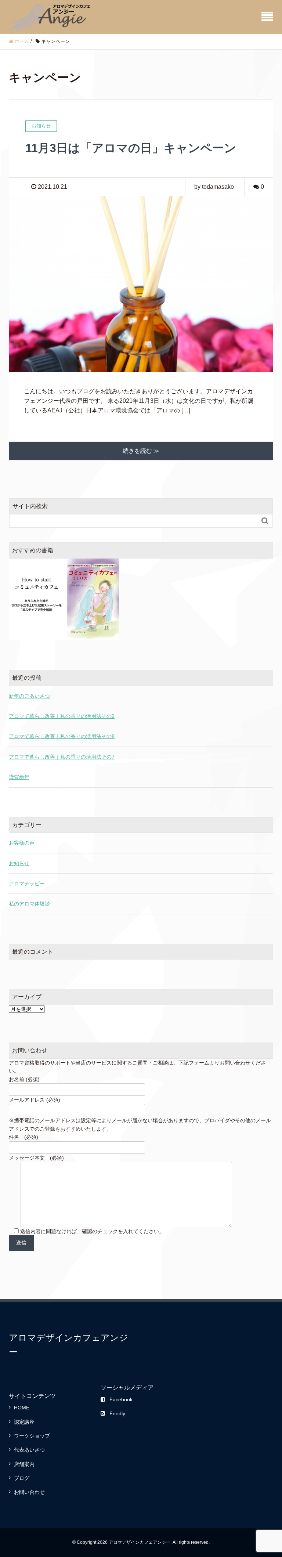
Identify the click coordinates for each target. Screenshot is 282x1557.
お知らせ (19, 863)
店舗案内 (24, 1464)
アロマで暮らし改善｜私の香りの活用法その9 (62, 716)
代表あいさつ (29, 1450)
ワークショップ (32, 1436)
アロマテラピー (27, 883)
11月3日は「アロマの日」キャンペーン (130, 148)
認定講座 (24, 1422)
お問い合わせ (29, 1492)
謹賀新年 (19, 777)
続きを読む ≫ (141, 451)
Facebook (121, 1399)
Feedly (117, 1413)
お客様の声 (22, 843)
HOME (21, 1407)
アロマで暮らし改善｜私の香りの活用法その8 (62, 736)
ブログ (21, 1478)
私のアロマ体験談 (29, 904)
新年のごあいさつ (29, 696)
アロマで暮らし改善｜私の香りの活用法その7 (62, 757)
